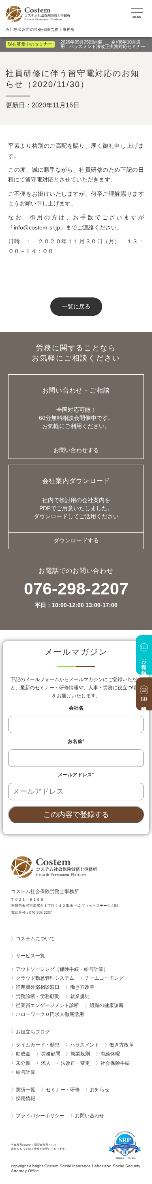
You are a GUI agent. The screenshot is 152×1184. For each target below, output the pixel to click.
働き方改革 (82, 987)
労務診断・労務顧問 (38, 996)
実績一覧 (25, 1089)
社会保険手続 (115, 1063)
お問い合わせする (76, 450)
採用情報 (25, 1098)
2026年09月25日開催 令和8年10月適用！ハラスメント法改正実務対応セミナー (102, 44)
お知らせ (99, 1089)
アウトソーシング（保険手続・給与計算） (62, 969)
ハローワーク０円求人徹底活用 (50, 1014)
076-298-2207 (76, 594)
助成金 (23, 1054)
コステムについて (35, 939)
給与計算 (25, 1072)
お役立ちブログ (33, 1032)
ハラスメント (84, 1045)
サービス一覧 (30, 956)
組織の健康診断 (107, 1005)
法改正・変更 (75, 1063)
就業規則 (80, 996)
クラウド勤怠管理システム (45, 978)
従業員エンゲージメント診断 (47, 1005)
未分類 (23, 1063)
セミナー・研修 (63, 1089)
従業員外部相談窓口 (38, 987)
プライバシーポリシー (40, 1115)
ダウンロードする (76, 540)
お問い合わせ (92, 1115)
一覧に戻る (76, 307)
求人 (46, 1063)
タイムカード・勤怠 (38, 1045)
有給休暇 (110, 1054)
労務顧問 (50, 1054)
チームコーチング (104, 978)
